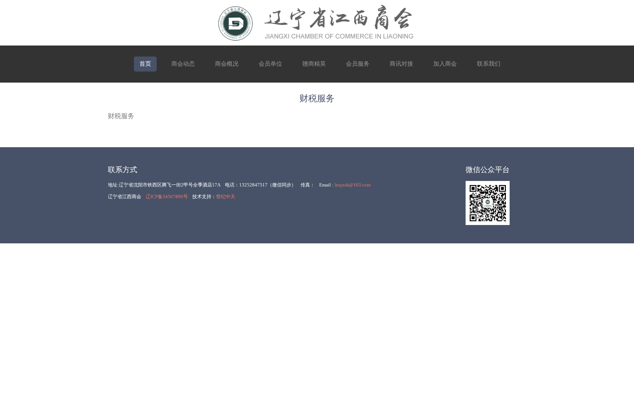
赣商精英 (314, 64)
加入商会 (445, 64)
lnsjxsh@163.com (353, 185)
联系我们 (488, 64)
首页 (145, 64)
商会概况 (226, 64)
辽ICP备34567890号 (167, 196)
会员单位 (270, 64)
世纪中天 (225, 196)
